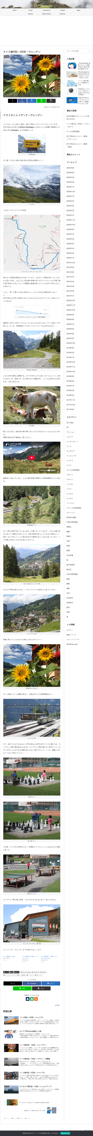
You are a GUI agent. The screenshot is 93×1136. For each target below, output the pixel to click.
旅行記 (17, 972)
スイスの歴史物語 (73, 131)
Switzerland (36, 972)
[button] (51, 101)
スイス (6, 972)
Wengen (44, 972)
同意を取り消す (65, 1133)
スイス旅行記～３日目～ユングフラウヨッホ (49, 957)
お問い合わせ (87, 1130)
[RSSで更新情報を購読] (36, 999)
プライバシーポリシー (75, 1130)
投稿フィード (71, 634)
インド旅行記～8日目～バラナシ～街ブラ (78, 125)
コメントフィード (73, 639)
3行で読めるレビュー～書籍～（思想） (77, 145)
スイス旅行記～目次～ (9, 956)
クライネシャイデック (10, 975)
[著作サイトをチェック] (27, 999)
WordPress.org (71, 644)
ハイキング (31, 975)
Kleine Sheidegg (26, 972)
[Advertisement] (46, 30)
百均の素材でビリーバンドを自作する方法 (77, 117)
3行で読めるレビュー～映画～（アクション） (77, 137)
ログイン (69, 630)
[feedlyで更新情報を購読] (32, 999)
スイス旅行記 (22, 975)
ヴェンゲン (39, 975)
